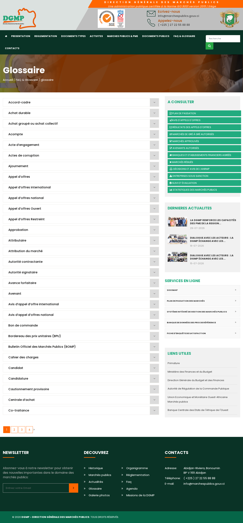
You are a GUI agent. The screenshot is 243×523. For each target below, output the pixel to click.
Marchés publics (100, 475)
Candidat (15, 368)
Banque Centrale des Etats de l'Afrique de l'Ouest (198, 410)
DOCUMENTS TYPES (73, 36)
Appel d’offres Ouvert (24, 208)
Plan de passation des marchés (186, 300)
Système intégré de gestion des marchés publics (197, 311)
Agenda (131, 489)
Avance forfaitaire (22, 283)
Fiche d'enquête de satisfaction (186, 333)
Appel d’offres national (26, 198)
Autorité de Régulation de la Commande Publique (198, 388)
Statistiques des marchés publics (194, 190)
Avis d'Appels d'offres (186, 120)
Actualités (96, 482)
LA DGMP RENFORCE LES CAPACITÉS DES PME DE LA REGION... (213, 222)
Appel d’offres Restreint (26, 219)
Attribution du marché (25, 251)
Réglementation (137, 475)
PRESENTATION (20, 36)
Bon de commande (23, 325)
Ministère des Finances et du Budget (190, 372)
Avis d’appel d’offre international (33, 304)
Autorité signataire (22, 272)
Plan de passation (184, 113)
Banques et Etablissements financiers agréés (201, 155)
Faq (128, 482)
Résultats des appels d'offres (191, 127)
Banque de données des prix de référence (191, 322)
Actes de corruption (23, 155)
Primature (174, 363)
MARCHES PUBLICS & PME (122, 36)
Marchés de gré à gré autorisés (193, 134)
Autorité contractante (25, 262)
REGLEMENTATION (45, 36)
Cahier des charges (23, 357)
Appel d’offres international (29, 187)
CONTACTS (12, 48)
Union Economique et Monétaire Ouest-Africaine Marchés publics (198, 399)
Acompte (15, 134)
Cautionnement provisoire (28, 389)
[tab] (81, 102)
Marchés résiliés (182, 162)
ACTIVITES (96, 36)
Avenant (14, 293)
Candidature (18, 378)
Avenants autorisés (185, 148)
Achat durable (19, 113)
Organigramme (137, 468)
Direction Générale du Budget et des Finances (196, 380)
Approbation (18, 230)
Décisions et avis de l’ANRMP (191, 169)
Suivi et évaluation (184, 183)
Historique (96, 468)
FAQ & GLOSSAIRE (184, 36)
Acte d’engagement (23, 145)
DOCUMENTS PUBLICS (155, 36)
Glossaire (95, 489)
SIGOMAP (172, 290)
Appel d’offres (19, 177)
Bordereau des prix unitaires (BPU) (34, 336)
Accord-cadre (19, 102)
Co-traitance (18, 410)
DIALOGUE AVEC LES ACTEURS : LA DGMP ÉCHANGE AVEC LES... (212, 239)
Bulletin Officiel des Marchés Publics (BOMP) (42, 346)
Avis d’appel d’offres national (31, 315)
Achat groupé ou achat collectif (33, 123)
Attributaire (17, 240)
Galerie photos (99, 495)
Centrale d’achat (21, 400)
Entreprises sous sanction (190, 176)
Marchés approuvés (185, 141)
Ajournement (18, 166)
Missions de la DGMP (140, 495)
